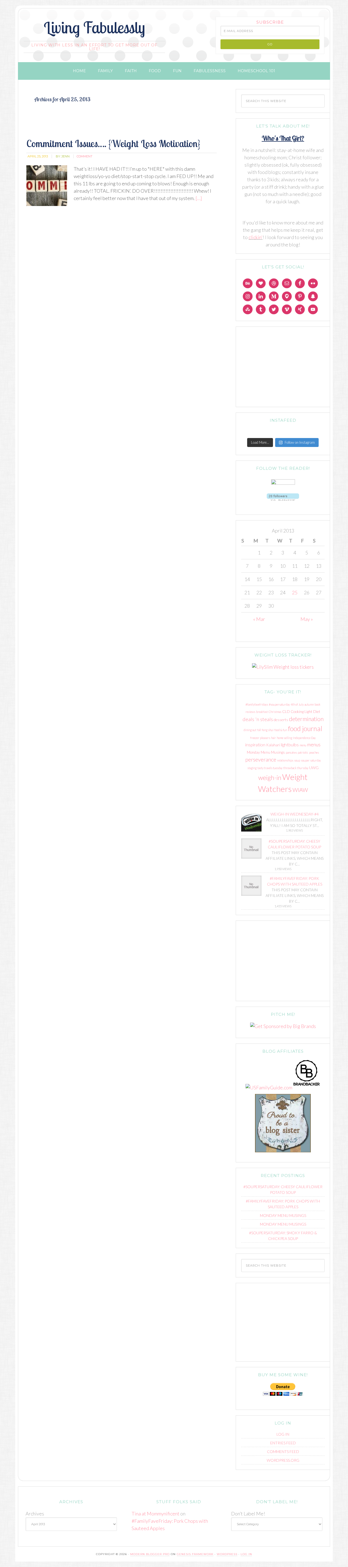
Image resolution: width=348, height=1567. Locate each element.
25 (294, 592)
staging (252, 768)
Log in (282, 1434)
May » (306, 619)
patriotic (303, 752)
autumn (309, 704)
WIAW (300, 789)
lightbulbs (290, 744)
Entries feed (283, 1443)
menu (303, 745)
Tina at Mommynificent (155, 1514)
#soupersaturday (279, 704)
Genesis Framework (195, 1554)
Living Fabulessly (94, 27)
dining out (250, 730)
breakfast (262, 711)
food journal (305, 728)
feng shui (268, 730)
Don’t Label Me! (248, 1514)
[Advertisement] (124, 125)
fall (259, 730)
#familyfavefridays (257, 704)
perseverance (260, 759)
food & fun (280, 730)
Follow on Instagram (300, 442)
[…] (198, 198)
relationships (285, 760)
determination (306, 718)
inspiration (255, 744)
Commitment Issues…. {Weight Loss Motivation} (113, 143)
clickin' (255, 237)
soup (297, 760)
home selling (284, 738)
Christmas (275, 711)
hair (273, 738)
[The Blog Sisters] (283, 1153)
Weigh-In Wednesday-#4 (295, 814)
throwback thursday (295, 768)
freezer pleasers (260, 738)
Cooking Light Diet (305, 711)
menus (314, 744)
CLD (286, 711)
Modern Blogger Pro (150, 1554)
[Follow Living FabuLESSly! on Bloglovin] (283, 502)
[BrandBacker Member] (306, 1087)
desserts (281, 719)
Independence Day (304, 738)
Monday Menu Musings (266, 752)
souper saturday (311, 760)
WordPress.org (283, 1460)
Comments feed (283, 1451)
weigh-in (269, 777)
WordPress (227, 1554)
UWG (314, 767)
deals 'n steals (258, 719)
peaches (314, 752)
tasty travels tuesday (269, 768)
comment (84, 156)
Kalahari (273, 745)
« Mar (259, 619)
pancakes (291, 752)
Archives (35, 1514)
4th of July (297, 704)
